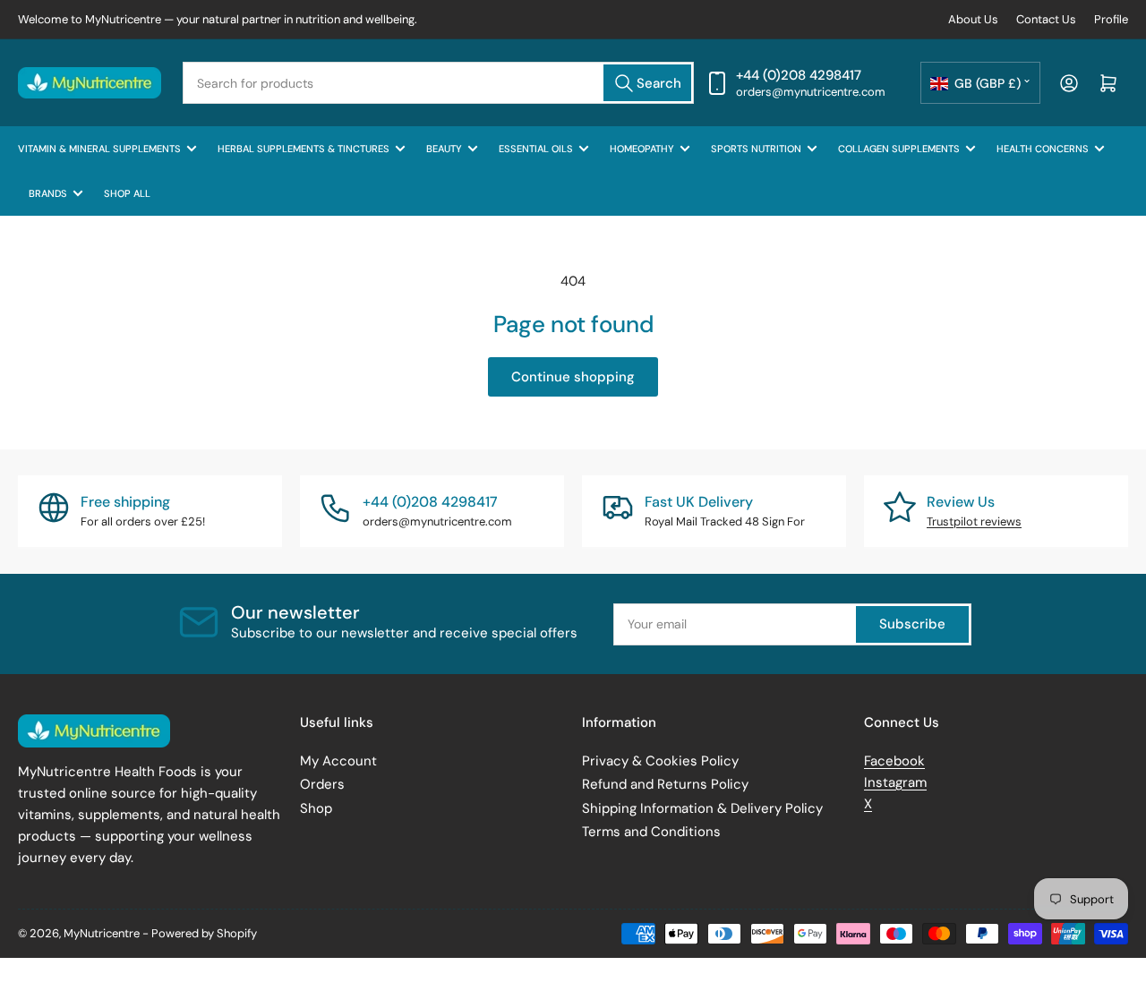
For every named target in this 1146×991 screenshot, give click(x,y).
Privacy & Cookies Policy (660, 761)
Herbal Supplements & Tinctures (303, 148)
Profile (1111, 19)
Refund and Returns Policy (665, 784)
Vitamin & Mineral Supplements (99, 148)
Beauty (444, 148)
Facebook (894, 761)
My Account (338, 761)
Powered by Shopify (204, 933)
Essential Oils (536, 148)
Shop (316, 808)
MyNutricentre (102, 933)
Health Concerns (1042, 148)
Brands (48, 193)
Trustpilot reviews (974, 521)
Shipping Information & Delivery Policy (702, 808)
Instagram (895, 782)
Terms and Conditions (651, 832)
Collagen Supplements (899, 148)
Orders (322, 784)
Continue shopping (573, 377)
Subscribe (912, 624)
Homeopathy (642, 148)
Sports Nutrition (756, 148)
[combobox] (438, 83)
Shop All (127, 193)
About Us (973, 19)
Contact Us (1046, 19)
